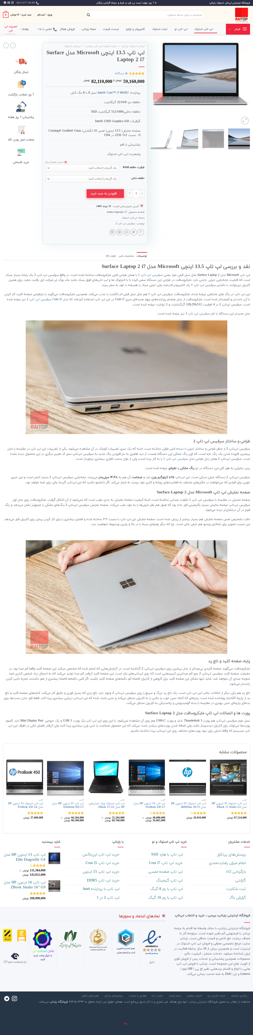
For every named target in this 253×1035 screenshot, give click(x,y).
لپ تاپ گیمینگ (170, 880)
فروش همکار (67, 29)
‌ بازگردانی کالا (236, 872)
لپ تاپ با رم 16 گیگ (166, 897)
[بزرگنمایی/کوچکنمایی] (237, 1011)
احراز (151, 962)
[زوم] (245, 120)
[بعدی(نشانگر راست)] (237, 1028)
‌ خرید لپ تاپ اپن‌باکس (101, 854)
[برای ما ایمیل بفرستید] (9, 2)
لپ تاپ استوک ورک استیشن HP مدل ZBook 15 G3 (107, 805)
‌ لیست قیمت (111, 29)
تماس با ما (45, 29)
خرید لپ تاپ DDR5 (104, 880)
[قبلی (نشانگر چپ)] (249, 1028)
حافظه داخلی (137, 178)
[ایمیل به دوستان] (126, 232)
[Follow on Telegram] (5, 2)
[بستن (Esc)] (249, 1011)
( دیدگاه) (121, 73)
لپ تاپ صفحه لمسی (166, 872)
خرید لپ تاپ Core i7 (166, 863)
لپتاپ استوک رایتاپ (132, 46)
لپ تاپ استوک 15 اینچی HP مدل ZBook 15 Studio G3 (229, 805)
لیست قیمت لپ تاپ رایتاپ (101, 46)
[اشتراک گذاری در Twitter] (133, 232)
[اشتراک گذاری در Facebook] (141, 232)
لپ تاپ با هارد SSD (167, 854)
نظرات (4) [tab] (111, 256)
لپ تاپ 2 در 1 (109, 897)
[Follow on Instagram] (12, 2)
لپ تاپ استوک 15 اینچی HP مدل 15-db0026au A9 (188, 805)
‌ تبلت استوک (160, 29)
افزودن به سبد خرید (104, 193)
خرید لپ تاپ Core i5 (103, 863)
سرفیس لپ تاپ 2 (125, 223)
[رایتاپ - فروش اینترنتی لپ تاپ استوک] (230, 15)
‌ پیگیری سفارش (239, 996)
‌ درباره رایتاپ (175, 996)
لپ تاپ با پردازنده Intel (102, 889)
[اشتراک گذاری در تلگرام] (112, 232)
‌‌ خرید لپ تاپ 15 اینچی (102, 872)
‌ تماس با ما (158, 996)
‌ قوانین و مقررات (137, 996)
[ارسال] (88, 15)
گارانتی (241, 880)
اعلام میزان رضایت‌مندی (228, 863)
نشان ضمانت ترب (42, 951)
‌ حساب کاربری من (217, 996)
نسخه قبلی (176, 449)
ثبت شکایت (236, 889)
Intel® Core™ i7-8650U (113, 93)
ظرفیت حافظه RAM (133, 167)
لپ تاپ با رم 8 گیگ (167, 889)
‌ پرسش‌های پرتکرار (232, 854)
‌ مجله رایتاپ (89, 29)
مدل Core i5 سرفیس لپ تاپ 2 (47, 299)
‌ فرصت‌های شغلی (90, 996)
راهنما (25, 29)
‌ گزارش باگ (238, 897)
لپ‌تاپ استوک (72, 46)
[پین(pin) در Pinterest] (119, 232)
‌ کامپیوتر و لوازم (136, 29)
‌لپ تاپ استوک (203, 29)
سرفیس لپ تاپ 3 (197, 313)
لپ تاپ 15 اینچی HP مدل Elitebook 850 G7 (68, 805)
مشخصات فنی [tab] (126, 256)
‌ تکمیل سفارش (195, 996)
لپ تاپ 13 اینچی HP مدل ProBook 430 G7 (149, 805)
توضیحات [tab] (142, 256)
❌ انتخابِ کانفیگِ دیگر (56, 162)
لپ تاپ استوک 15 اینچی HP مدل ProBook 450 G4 (25, 805)
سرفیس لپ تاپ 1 (150, 275)
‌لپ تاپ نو (181, 29)
